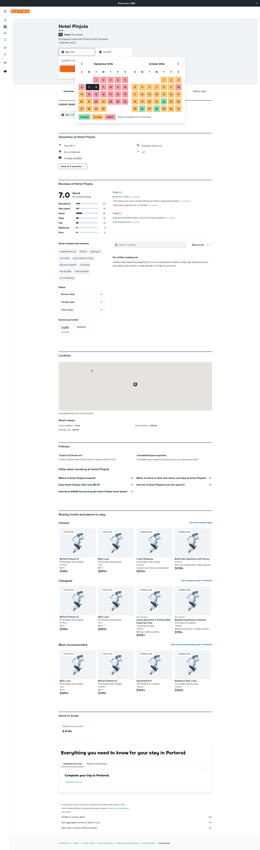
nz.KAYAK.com (64, 843)
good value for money (83, 258)
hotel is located (82, 271)
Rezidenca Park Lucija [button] (186, 680)
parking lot (95, 251)
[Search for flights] (5, 20)
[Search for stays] (5, 27)
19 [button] (125, 94)
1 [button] (96, 79)
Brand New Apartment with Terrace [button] (192, 559)
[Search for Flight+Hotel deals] (5, 39)
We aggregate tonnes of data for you (81, 822)
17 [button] (111, 94)
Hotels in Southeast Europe (127, 843)
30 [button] (103, 108)
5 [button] (125, 79)
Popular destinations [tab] (97, 763)
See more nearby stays (201, 522)
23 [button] (103, 101)
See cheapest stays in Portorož (196, 580)
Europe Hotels (88, 843)
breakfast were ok (68, 251)
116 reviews (77, 34)
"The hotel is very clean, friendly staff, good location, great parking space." (151, 201)
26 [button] (125, 101)
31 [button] (178, 108)
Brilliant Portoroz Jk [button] (69, 559)
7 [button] (89, 87)
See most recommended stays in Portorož (191, 644)
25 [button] (117, 101)
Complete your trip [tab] (72, 763)
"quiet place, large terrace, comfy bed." (135, 205)
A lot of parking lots (126, 222)
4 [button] (118, 79)
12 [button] (125, 87)
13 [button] (82, 94)
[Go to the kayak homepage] (20, 11)
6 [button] (81, 87)
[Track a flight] (5, 54)
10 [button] (110, 87)
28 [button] (89, 108)
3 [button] (110, 79)
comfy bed (85, 264)
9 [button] (103, 87)
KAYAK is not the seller (73, 816)
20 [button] (81, 101)
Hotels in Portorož (73, 782)
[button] (256, 3)
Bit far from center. (126, 196)
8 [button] (96, 87)
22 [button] (96, 101)
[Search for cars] (5, 33)
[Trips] (5, 63)
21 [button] (89, 101)
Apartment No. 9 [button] (144, 680)
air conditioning (67, 278)
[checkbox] (74, 329)
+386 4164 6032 (67, 42)
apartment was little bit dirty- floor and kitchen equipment (144, 217)
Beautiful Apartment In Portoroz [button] (190, 619)
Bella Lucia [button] (103, 559)
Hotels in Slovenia (105, 843)
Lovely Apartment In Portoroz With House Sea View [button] (153, 621)
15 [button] (96, 94)
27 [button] (81, 108)
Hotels (76, 843)
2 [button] (103, 79)
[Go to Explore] (5, 48)
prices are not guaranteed (118, 808)
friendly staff (65, 271)
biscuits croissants (68, 264)
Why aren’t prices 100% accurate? (79, 827)
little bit (83, 251)
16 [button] (103, 94)
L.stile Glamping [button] (144, 559)
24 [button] (110, 101)
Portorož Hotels (148, 843)
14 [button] (89, 94)
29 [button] (96, 108)
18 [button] (118, 94)
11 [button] (118, 87)
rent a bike (65, 258)
